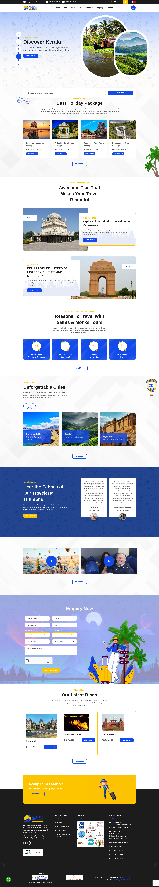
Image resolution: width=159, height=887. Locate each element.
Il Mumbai (31, 741)
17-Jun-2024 (34, 265)
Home (57, 8)
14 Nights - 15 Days (91, 149)
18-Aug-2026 (70, 740)
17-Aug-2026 (108, 740)
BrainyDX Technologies (123, 880)
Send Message (51, 670)
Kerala (29, 434)
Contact (110, 8)
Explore (120, 93)
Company (99, 8)
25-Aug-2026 (31, 747)
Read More (90, 239)
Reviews (59, 823)
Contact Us (37, 794)
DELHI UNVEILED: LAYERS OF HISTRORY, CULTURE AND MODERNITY (47, 272)
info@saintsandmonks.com (35, 2)
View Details (32, 154)
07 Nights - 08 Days (62, 149)
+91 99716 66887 (55, 2)
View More (79, 164)
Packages (88, 8)
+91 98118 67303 (117, 858)
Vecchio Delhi (109, 734)
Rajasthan (69, 436)
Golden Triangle (111, 436)
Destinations (75, 8)
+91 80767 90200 (71, 2)
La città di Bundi (72, 734)
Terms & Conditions (63, 826)
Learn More (80, 368)
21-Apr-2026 (90, 218)
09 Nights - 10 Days (34, 149)
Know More (31, 54)
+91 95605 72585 (117, 854)
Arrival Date (28, 630)
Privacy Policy (61, 830)
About (64, 8)
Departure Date (57, 630)
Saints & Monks (126, 877)
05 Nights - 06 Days (120, 149)
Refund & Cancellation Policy (64, 835)
